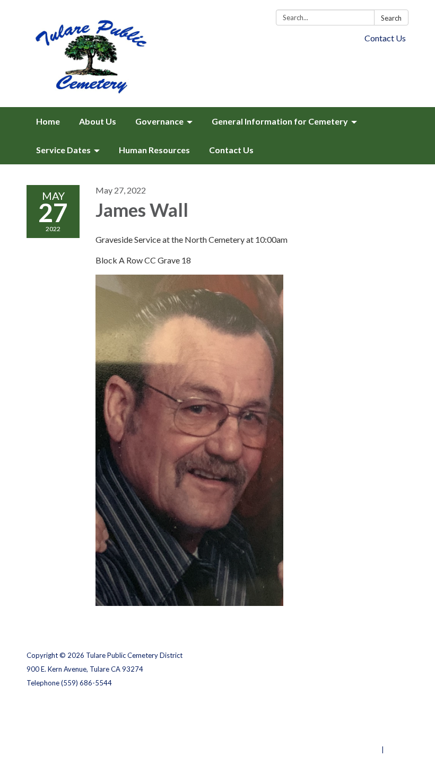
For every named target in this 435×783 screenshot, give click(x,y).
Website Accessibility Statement (352, 736)
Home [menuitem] (48, 121)
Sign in (397, 749)
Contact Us (385, 38)
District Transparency (371, 722)
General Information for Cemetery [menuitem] (280, 121)
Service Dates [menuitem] (63, 150)
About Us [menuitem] (97, 121)
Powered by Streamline (341, 749)
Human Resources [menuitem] (154, 150)
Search (391, 18)
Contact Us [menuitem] (231, 150)
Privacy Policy (385, 708)
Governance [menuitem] (159, 121)
